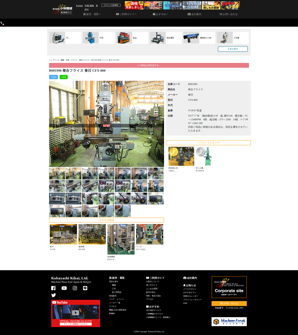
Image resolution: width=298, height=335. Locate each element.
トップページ (54, 60)
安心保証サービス (153, 310)
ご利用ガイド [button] (126, 14)
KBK (185, 303)
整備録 (112, 313)
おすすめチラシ (189, 292)
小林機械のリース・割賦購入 (158, 317)
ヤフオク (113, 306)
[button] (57, 124)
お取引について (152, 281)
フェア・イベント (116, 299)
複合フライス (84, 60)
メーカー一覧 (114, 303)
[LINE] (64, 77)
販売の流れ (151, 292)
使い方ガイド (151, 285)
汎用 (67, 60)
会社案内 (196, 14)
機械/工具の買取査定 (117, 310)
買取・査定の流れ (153, 296)
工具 (114, 289)
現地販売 (113, 296)
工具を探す (232, 49)
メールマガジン (189, 289)
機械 (62, 60)
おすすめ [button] (160, 14)
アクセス (150, 299)
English (79, 5)
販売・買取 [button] (92, 14)
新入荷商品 (116, 292)
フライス (74, 60)
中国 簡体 (89, 5)
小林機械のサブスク (154, 314)
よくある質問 (151, 289)
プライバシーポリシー (192, 300)
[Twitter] (53, 77)
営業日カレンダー (190, 296)
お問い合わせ (230, 14)
